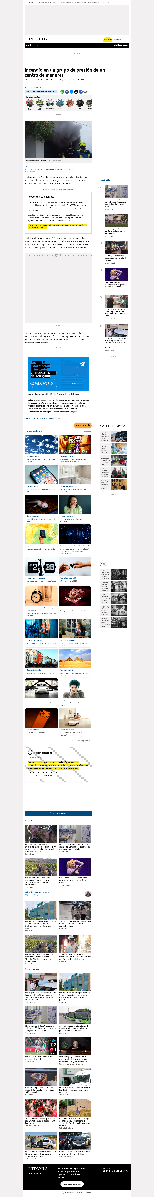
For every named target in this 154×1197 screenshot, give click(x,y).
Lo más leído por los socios (35, 821)
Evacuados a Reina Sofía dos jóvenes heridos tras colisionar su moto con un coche (74, 1089)
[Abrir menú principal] (128, 39)
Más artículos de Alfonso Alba (37, 892)
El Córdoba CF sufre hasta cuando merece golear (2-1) (40, 1057)
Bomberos (43, 418)
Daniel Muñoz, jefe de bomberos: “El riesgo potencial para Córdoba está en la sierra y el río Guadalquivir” (105, 574)
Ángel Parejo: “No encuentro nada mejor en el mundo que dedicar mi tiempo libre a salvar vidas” (105, 610)
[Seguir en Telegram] (112, 1171)
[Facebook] (67, 92)
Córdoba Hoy (32, 45)
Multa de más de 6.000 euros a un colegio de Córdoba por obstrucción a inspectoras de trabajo (74, 846)
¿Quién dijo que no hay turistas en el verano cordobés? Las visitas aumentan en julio (75, 923)
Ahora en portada (32, 969)
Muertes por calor (61, 2)
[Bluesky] (71, 92)
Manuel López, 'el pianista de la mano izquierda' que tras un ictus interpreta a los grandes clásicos (73, 1059)
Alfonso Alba (29, 167)
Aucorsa (74, 2)
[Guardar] (85, 92)
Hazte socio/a (108, 39)
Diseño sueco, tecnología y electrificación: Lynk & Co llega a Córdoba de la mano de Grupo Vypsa (105, 460)
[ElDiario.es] (121, 45)
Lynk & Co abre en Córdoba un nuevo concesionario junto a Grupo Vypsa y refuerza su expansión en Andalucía (105, 436)
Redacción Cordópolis (76, 1064)
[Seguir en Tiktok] (121, 1171)
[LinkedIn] (81, 92)
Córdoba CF (102, 2)
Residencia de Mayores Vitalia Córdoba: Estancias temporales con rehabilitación (105, 448)
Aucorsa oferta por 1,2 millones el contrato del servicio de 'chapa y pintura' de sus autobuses (73, 1028)
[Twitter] (76, 92)
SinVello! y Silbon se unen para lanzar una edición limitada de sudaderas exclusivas (104, 484)
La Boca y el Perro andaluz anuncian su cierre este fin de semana (116, 258)
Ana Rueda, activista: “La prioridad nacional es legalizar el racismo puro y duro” (105, 586)
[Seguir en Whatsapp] (124, 1171)
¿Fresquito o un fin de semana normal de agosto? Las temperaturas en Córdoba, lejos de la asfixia (75, 956)
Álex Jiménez (29, 1095)
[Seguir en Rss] (127, 1171)
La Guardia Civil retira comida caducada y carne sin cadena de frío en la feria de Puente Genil (116, 312)
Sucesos (54, 2)
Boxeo (108, 2)
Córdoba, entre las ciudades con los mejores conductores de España (74, 1152)
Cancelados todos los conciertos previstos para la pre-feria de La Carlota (73, 880)
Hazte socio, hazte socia (42, 776)
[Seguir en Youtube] (117, 1171)
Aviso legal (80, 1193)
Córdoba (35, 418)
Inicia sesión (117, 39)
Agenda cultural (95, 2)
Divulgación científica (86, 2)
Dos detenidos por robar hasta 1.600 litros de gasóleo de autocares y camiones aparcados (40, 1154)
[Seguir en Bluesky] (104, 1171)
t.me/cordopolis (75, 412)
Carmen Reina (29, 854)
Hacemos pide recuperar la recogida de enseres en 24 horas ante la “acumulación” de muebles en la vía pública (75, 1122)
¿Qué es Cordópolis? (69, 1193)
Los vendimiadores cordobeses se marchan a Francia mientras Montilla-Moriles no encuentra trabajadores (39, 881)
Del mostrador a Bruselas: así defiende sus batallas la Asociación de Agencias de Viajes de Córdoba (105, 472)
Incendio (59, 418)
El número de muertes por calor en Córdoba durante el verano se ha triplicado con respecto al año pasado (40, 924)
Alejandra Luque (64, 852)
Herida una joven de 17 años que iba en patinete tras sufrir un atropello (116, 231)
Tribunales (68, 2)
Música (78, 2)
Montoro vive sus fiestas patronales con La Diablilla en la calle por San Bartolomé (40, 1120)
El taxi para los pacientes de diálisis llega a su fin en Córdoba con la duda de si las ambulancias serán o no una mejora (40, 996)
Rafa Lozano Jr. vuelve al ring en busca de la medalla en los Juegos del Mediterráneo (39, 1089)
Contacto (88, 1193)
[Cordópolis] (39, 1168)
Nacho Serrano (29, 1062)
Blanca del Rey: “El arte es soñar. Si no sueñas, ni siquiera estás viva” (105, 622)
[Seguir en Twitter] (107, 1171)
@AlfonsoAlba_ (31, 171)
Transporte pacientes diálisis (44, 2)
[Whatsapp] (62, 92)
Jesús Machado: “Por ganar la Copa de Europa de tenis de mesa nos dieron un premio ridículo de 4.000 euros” (105, 598)
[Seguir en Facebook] (109, 1171)
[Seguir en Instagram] (114, 1171)
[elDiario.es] (39, 1173)
